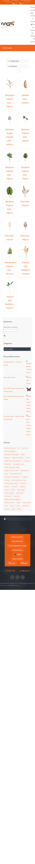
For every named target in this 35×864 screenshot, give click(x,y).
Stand (18, 506)
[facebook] (12, 577)
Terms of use (4, 585)
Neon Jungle (21, 490)
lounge (7, 490)
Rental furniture (9, 502)
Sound (12, 506)
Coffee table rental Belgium (13, 461)
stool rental (25, 506)
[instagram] (17, 577)
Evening (7, 480)
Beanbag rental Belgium (12, 454)
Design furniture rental (11, 470)
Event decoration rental (19, 480)
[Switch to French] (15, 4)
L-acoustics (14, 486)
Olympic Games (9, 493)
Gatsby (7, 486)
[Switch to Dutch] (22, 4)
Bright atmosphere (18, 458)
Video (13, 509)
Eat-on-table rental (15, 474)
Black (23, 454)
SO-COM (18, 583)
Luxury (13, 490)
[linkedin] (23, 577)
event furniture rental (11, 483)
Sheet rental (26, 502)
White (19, 509)
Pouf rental (8, 496)
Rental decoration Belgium (13, 499)
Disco (6, 474)
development (25, 470)
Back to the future (10, 448)
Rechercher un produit (10, 327)
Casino (28, 458)
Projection (17, 496)
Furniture (23, 483)
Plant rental (19, 493)
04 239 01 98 (10, 571)
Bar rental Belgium (10, 451)
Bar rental (25, 448)
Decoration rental (18, 464)
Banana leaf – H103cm (25, 99)
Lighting (22, 486)
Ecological (25, 477)
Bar (19, 448)
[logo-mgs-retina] (8, 21)
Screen (19, 502)
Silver (6, 506)
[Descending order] (27, 61)
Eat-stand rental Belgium (12, 477)
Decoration (8, 464)
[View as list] (19, 70)
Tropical (7, 509)
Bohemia (7, 458)
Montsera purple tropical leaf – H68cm (9, 137)
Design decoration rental (12, 467)
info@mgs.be (24, 571)
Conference (26, 461)
